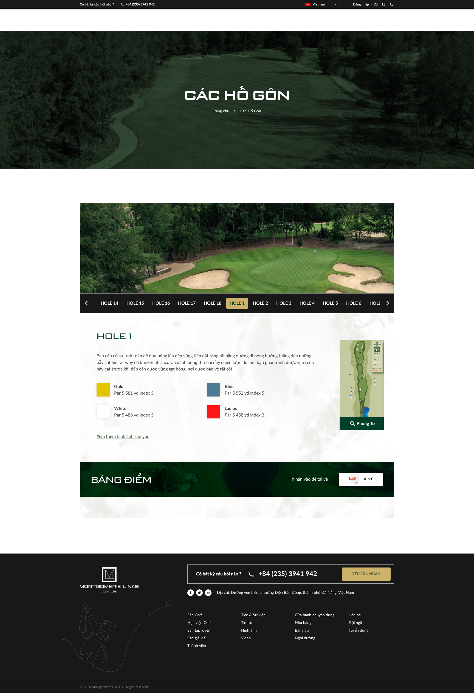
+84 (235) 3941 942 (140, 4)
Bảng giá (302, 630)
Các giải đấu (197, 638)
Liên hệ (355, 615)
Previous (86, 303)
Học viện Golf (199, 623)
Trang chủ (221, 111)
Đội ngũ (355, 623)
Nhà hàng (303, 623)
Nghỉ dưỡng (305, 638)
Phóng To (366, 423)
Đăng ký (379, 4)
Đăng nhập (361, 4)
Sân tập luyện (198, 630)
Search (392, 4)
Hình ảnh (249, 630)
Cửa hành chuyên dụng (314, 615)
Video (246, 638)
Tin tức (247, 623)
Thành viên (196, 646)
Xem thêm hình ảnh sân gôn (123, 436)
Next (387, 303)
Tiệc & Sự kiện (253, 615)
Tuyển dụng (358, 630)
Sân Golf (194, 615)
